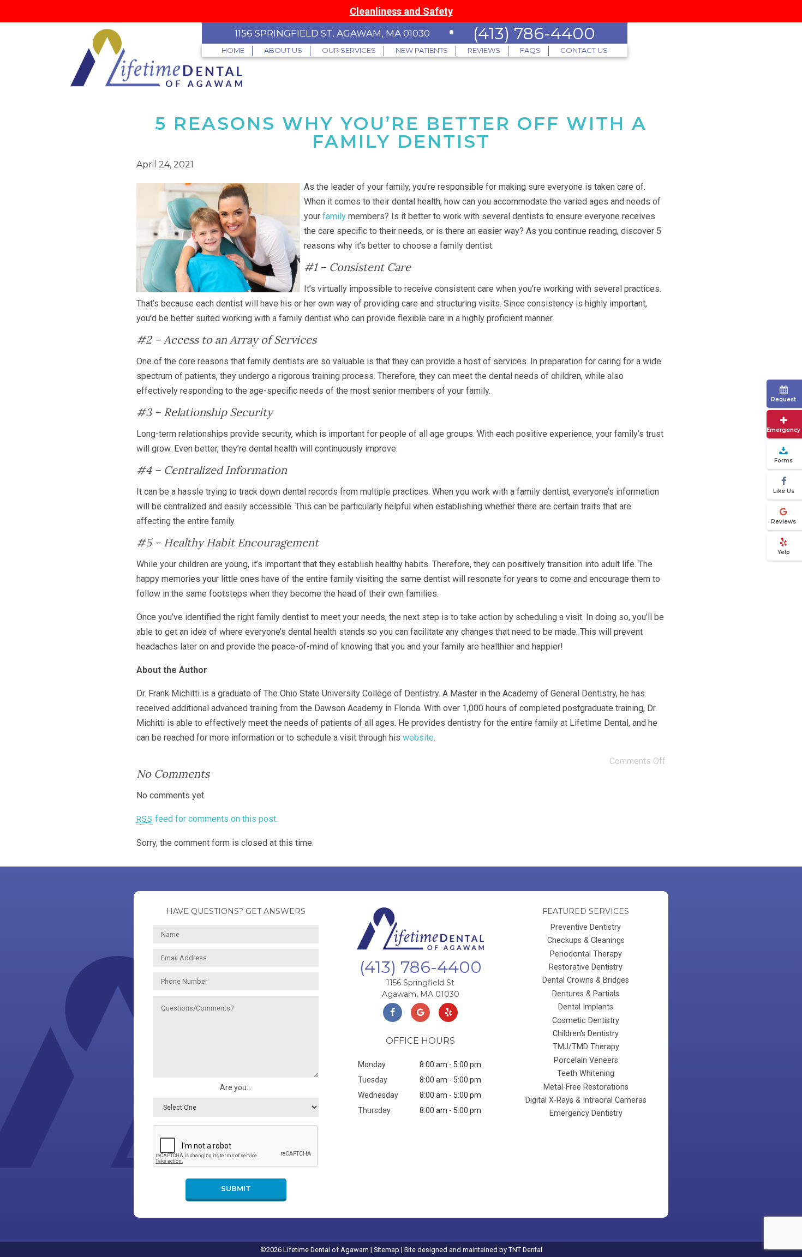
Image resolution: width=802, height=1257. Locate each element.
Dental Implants (585, 1007)
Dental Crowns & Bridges (585, 980)
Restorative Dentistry (586, 967)
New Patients (422, 50)
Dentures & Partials (585, 994)
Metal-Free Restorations (586, 1087)
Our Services (349, 50)
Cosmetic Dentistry (585, 1020)
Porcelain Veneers (586, 1060)
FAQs (530, 50)
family (334, 216)
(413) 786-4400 (534, 33)
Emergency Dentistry (586, 1113)
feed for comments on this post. (207, 819)
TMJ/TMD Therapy (586, 1046)
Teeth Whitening (585, 1073)
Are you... (236, 1087)
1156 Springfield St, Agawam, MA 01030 (332, 33)
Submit (236, 1188)
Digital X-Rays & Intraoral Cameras (586, 1100)
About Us (283, 50)
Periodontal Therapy (586, 954)
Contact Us (584, 50)
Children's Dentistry (586, 1033)
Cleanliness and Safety (401, 11)
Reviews (484, 50)
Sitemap (386, 1250)
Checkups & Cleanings (586, 940)
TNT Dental (525, 1250)
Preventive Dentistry (585, 927)
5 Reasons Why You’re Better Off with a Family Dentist (401, 132)
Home (233, 50)
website (418, 737)
